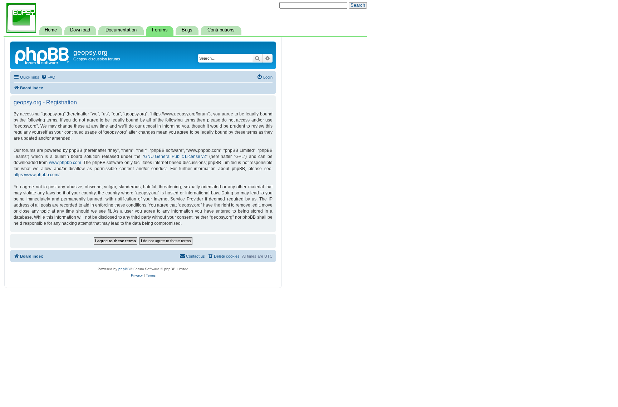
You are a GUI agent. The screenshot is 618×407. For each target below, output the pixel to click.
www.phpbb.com (65, 162)
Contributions (221, 30)
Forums (160, 30)
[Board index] (42, 54)
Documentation (121, 30)
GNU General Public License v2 (175, 156)
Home (51, 30)
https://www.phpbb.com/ (36, 174)
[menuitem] (48, 77)
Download (80, 30)
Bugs (187, 30)
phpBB (124, 269)
